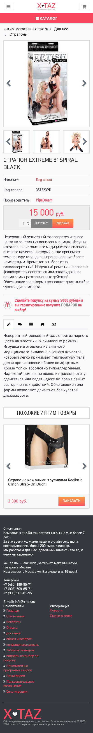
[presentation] (8, 83)
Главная (12, 611)
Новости (56, 610)
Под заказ (63, 223)
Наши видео (15, 676)
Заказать (71, 501)
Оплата (11, 628)
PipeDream (44, 200)
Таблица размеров (20, 650)
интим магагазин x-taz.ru (25, 29)
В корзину (41, 223)
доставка (13, 633)
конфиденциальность (22, 645)
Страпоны (18, 34)
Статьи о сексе (61, 616)
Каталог (48, 18)
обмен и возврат (19, 639)
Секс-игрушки (16, 692)
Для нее (61, 29)
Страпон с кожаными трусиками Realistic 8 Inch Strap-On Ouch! (45, 482)
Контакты (13, 622)
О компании (15, 616)
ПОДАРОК (69, 305)
